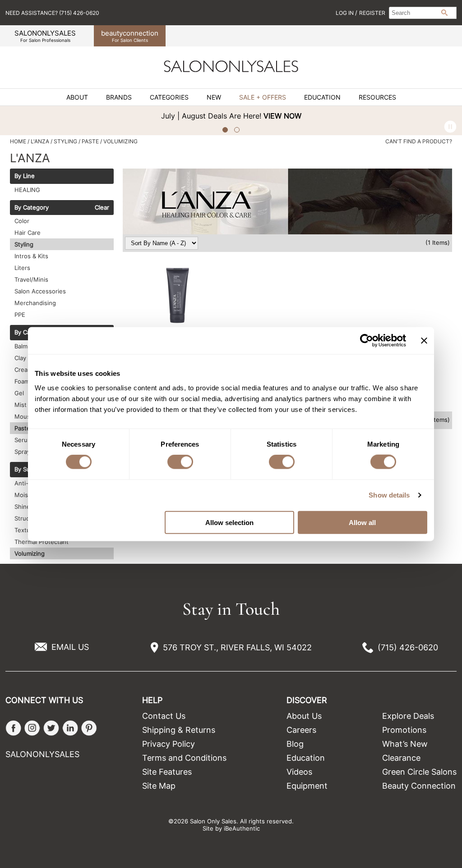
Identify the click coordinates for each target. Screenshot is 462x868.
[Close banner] (424, 341)
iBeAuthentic (242, 828)
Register (372, 12)
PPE (19, 314)
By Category (31, 208)
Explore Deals (408, 716)
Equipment (307, 785)
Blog (295, 744)
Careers (301, 730)
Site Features (167, 772)
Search (444, 12)
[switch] (180, 462)
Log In (345, 12)
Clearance (401, 758)
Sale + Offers (262, 97)
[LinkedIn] (70, 728)
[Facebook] (13, 728)
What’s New (405, 744)
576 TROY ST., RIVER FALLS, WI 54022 (237, 647)
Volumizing (29, 553)
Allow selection (229, 522)
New (214, 97)
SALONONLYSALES (45, 36)
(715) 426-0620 (408, 647)
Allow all (362, 522)
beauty (129, 36)
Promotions (404, 730)
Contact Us (163, 716)
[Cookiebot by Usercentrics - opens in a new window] (366, 340)
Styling (23, 244)
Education (322, 97)
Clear (102, 208)
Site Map (159, 785)
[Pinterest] (89, 728)
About (77, 97)
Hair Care (27, 232)
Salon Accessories (40, 291)
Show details (389, 495)
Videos (299, 772)
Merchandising (35, 302)
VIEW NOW (282, 115)
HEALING (27, 189)
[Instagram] (32, 728)
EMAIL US (70, 647)
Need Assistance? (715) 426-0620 (52, 12)
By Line (24, 176)
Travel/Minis (31, 279)
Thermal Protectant (41, 541)
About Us (304, 716)
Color (21, 220)
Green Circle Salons (419, 772)
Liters (22, 267)
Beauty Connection (419, 785)
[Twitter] (51, 728)
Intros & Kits (31, 256)
